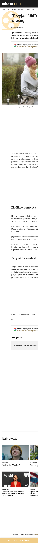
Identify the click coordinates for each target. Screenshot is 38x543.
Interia (3, 9)
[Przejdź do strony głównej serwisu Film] (17, 3)
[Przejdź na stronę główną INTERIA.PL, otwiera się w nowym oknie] (8, 3)
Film (8, 9)
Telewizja (13, 9)
